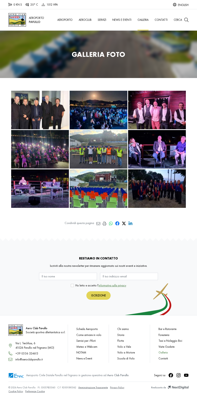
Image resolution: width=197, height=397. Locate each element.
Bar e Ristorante (167, 329)
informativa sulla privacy (112, 285)
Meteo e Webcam (86, 346)
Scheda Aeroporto (87, 329)
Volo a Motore (126, 352)
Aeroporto (65, 20)
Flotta (120, 340)
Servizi (102, 20)
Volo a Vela (124, 346)
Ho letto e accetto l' (100, 285)
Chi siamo (123, 329)
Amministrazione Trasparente (93, 387)
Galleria (143, 20)
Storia (120, 335)
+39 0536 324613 (26, 353)
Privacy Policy (117, 387)
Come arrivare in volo (88, 335)
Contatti (161, 20)
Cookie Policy (15, 391)
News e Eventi (121, 20)
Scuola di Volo (126, 358)
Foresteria (164, 335)
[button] (181, 19)
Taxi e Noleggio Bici (170, 340)
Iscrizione (98, 295)
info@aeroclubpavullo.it (29, 359)
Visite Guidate (166, 346)
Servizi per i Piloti (86, 340)
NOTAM (81, 352)
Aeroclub (85, 20)
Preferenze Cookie (35, 391)
